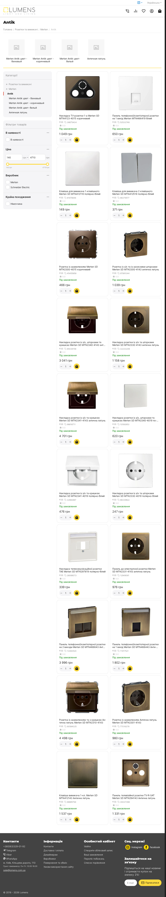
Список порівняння (94, 862)
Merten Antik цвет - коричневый (26, 103)
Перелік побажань (94, 858)
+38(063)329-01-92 (14, 846)
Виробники (50, 858)
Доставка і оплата (54, 850)
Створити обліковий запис (98, 850)
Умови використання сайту (59, 866)
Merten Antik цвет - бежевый (25, 98)
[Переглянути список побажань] (143, 11)
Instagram (136, 847)
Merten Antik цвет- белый (23, 107)
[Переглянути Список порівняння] (135, 11)
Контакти (48, 846)
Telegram (11, 850)
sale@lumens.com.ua (14, 870)
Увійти (87, 846)
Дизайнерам (51, 854)
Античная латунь (18, 112)
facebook (155, 847)
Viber (9, 854)
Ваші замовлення (93, 854)
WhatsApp (11, 858)
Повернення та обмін (55, 862)
